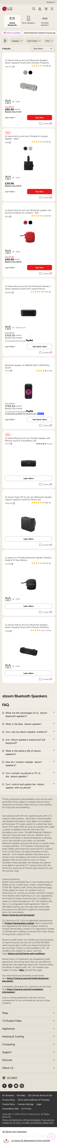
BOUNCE (9, 293)
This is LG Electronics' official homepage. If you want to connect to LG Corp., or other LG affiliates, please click (28, 1121)
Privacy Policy (8, 1099)
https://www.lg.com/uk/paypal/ (18, 915)
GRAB (8, 631)
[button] (34, 9)
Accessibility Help (10, 1108)
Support (6, 1052)
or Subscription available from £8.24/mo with (20, 414)
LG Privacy (26, 1108)
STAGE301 (10, 503)
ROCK (8, 217)
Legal (38, 1104)
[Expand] (28, 714)
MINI (8, 143)
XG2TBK (9, 564)
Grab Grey (9, 67)
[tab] (12, 21)
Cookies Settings (25, 1104)
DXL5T (8, 371)
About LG (7, 1067)
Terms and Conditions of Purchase (34, 1099)
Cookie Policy (8, 1104)
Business (50, 2)
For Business (8, 1095)
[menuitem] (25, 72)
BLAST (8, 444)
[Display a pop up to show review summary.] (50, 66)
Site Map (21, 1095)
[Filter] (5, 40)
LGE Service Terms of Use (40, 1095)
